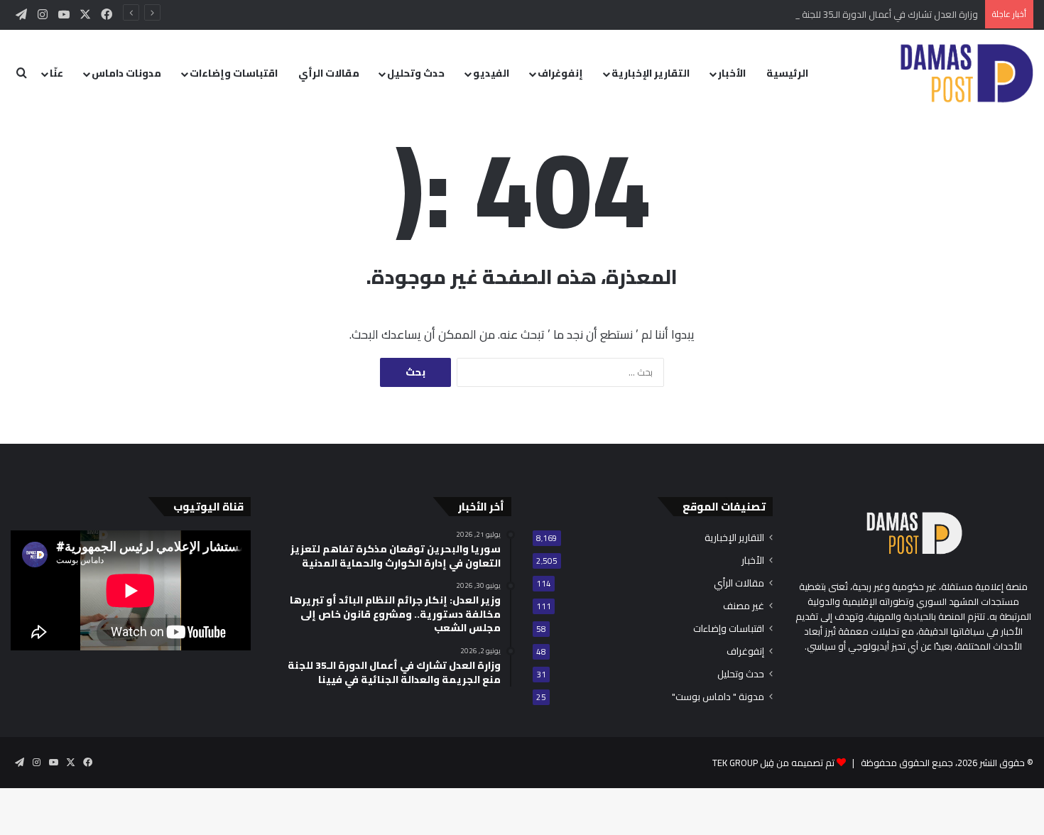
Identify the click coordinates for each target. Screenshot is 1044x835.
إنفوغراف (560, 73)
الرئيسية (787, 73)
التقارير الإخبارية (650, 73)
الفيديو (491, 73)
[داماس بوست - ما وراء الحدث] (966, 73)
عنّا (56, 73)
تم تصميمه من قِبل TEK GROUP (773, 762)
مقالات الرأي (328, 73)
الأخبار (732, 73)
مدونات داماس (126, 73)
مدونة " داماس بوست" (718, 696)
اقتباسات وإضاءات (234, 73)
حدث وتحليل (416, 73)
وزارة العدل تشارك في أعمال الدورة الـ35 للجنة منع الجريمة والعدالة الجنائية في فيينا (818, 14)
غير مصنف (743, 606)
